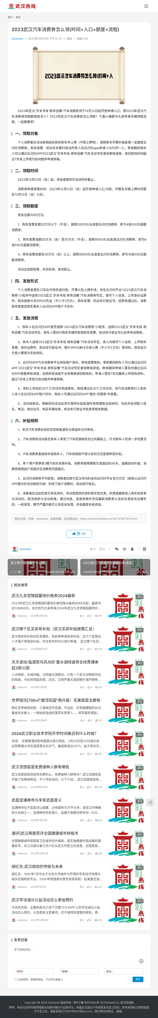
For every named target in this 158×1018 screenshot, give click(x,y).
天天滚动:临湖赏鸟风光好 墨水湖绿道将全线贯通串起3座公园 (55, 665)
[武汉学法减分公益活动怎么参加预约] (126, 909)
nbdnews (17, 38)
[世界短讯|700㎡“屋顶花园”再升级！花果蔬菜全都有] (126, 710)
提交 (138, 979)
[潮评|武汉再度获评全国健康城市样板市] (126, 843)
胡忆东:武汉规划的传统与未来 (37, 866)
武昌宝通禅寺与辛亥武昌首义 (37, 800)
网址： (110, 971)
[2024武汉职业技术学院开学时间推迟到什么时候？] (126, 743)
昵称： (20, 971)
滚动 (69, 38)
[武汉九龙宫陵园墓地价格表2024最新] (126, 605)
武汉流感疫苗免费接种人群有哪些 (40, 767)
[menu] (146, 6)
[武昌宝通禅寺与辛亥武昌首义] (126, 810)
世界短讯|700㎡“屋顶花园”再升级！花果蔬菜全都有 (56, 700)
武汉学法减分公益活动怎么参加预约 (42, 900)
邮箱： (65, 971)
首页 (10, 17)
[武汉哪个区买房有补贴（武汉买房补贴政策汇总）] (126, 638)
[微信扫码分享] (116, 549)
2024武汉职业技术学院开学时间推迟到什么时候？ (55, 733)
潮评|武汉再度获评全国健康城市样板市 (45, 833)
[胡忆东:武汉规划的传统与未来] (126, 876)
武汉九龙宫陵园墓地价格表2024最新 (43, 595)
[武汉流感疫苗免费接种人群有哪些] (126, 776)
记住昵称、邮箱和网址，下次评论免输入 (40, 979)
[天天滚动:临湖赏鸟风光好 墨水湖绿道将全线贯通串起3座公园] (126, 672)
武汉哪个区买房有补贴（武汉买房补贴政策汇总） (54, 629)
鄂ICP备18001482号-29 (88, 1002)
